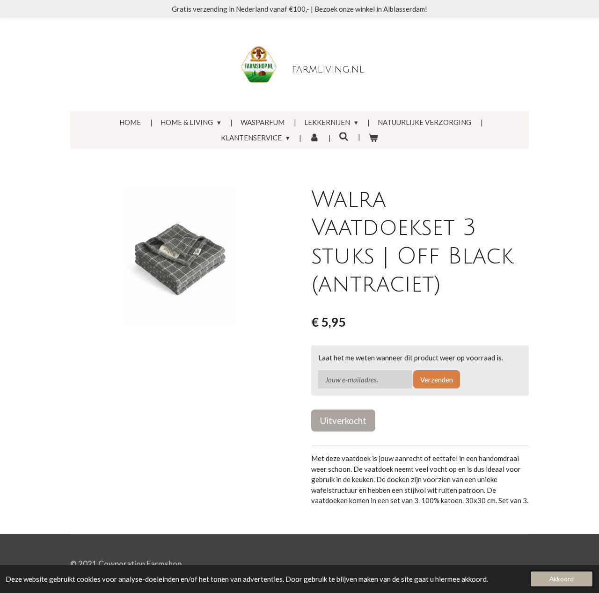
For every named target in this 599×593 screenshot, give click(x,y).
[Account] (314, 138)
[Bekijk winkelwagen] (373, 138)
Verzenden (436, 379)
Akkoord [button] (561, 579)
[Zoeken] (343, 136)
